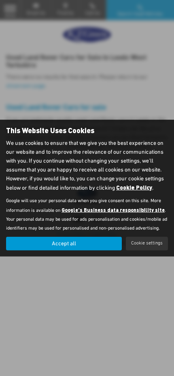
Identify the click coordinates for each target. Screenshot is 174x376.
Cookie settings (147, 243)
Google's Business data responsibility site (113, 209)
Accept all (64, 243)
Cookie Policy (134, 187)
